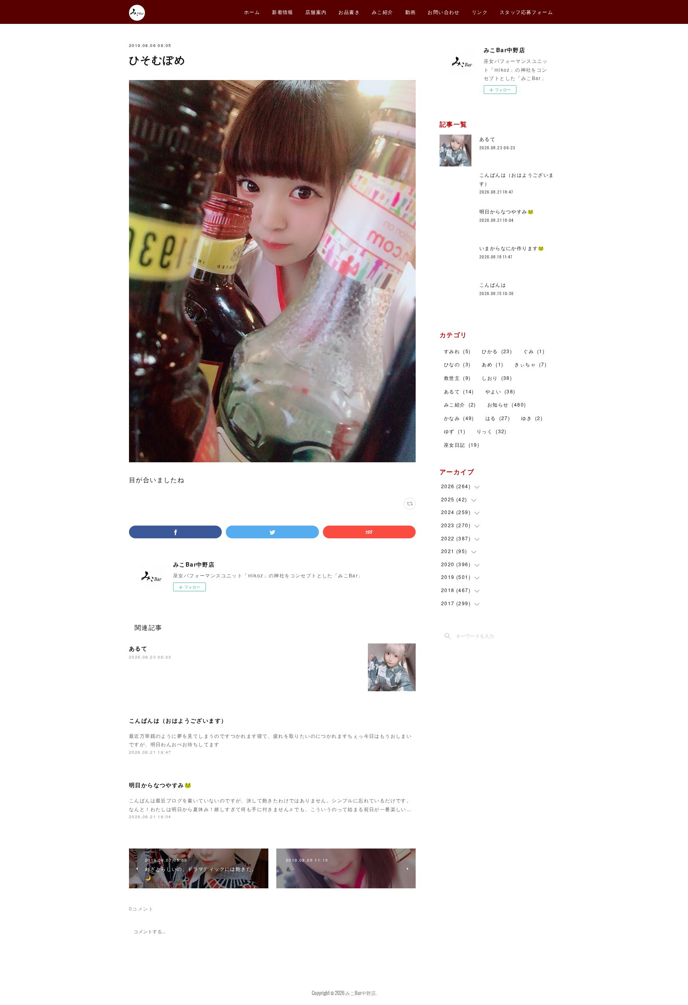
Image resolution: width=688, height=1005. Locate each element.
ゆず (454, 431)
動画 (410, 11)
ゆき (532, 418)
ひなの (457, 364)
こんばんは (492, 284)
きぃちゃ (530, 364)
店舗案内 (316, 11)
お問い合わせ (443, 11)
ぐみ (534, 351)
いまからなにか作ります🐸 (512, 247)
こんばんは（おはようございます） (178, 720)
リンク (480, 11)
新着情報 (282, 11)
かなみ (459, 418)
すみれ (457, 351)
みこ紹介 (382, 11)
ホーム (252, 11)
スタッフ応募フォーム (526, 11)
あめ (492, 364)
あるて (138, 648)
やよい (500, 391)
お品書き (349, 11)
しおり (497, 377)
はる (497, 418)
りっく (492, 431)
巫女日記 (461, 444)
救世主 (457, 377)
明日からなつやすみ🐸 (160, 785)
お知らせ (506, 404)
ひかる (497, 351)
